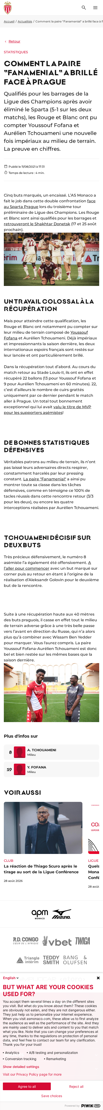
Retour (14, 41)
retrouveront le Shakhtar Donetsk (37, 224)
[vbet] (56, 940)
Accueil (9, 21)
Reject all (76, 1086)
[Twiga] (82, 940)
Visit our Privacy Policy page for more (32, 1074)
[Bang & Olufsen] (75, 960)
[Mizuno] (61, 913)
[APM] (40, 913)
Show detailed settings (21, 1067)
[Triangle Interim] (27, 960)
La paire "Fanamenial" (44, 479)
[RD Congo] (25, 940)
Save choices (51, 1096)
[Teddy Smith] (51, 960)
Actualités (25, 21)
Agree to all (27, 1086)
